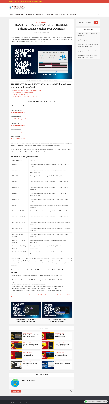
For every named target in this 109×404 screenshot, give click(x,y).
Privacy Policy (35, 1)
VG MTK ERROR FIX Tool (20, 94)
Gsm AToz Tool (45, 32)
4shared (47, 294)
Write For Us (41, 1)
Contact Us (16, 1)
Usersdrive (23, 294)
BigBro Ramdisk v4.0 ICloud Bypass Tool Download (27, 90)
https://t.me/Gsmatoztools (18, 138)
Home (11, 14)
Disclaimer (21, 1)
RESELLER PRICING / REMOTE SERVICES (41, 101)
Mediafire (30, 294)
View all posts (16, 391)
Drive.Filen (59, 294)
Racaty (53, 294)
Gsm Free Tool (39, 14)
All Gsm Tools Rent (71, 14)
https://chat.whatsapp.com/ (18, 112)
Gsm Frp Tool (49, 14)
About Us (11, 1)
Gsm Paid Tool (19, 14)
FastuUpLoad (14, 297)
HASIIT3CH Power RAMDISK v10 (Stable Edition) (26, 96)
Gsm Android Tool (29, 14)
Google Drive (39, 294)
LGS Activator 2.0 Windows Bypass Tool (23, 92)
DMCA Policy (28, 1)
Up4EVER (67, 294)
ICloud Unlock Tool (60, 14)
